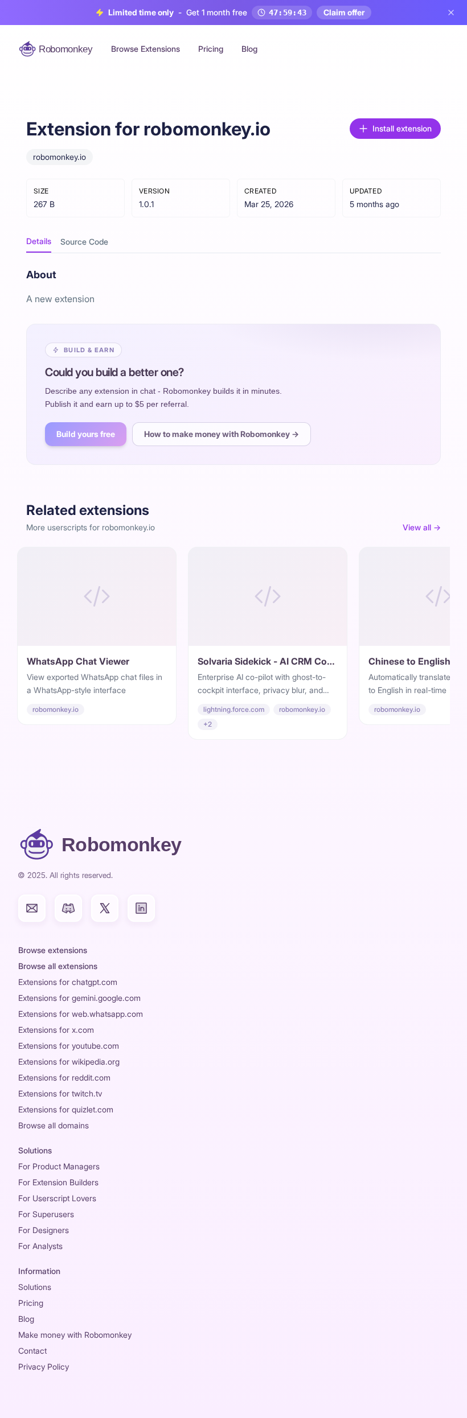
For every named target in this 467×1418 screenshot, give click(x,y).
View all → (422, 527)
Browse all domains (53, 1125)
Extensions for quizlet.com (65, 1109)
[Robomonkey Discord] (68, 908)
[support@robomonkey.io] (32, 908)
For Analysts (40, 1246)
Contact (32, 1350)
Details (38, 241)
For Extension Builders (58, 1182)
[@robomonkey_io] (104, 908)
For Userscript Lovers (57, 1198)
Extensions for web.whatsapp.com (80, 1014)
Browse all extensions (57, 966)
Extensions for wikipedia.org (69, 1061)
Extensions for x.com (56, 1029)
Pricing (210, 48)
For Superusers (46, 1214)
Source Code (84, 241)
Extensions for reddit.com (64, 1077)
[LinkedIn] (141, 908)
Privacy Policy (43, 1366)
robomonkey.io (59, 157)
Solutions (34, 1287)
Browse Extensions (145, 48)
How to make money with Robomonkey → (221, 434)
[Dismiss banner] (451, 12)
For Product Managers (59, 1166)
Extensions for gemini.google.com (79, 998)
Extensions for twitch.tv (60, 1093)
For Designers (43, 1230)
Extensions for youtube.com (68, 1045)
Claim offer (343, 12)
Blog (249, 48)
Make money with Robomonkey (75, 1334)
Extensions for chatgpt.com (67, 982)
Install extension (402, 128)
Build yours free (85, 434)
